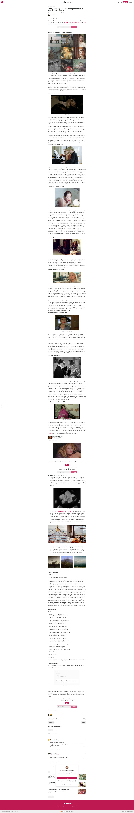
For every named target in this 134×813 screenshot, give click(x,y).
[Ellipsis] (85, 739)
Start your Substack (65, 811)
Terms (12, 811)
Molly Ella (73, 24)
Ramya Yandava (53, 14)
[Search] (119, 2)
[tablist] (52, 730)
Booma (51, 739)
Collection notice (15, 811)
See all (50, 796)
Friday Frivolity (51, 6)
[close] (77, 766)
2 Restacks (57, 715)
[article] (67, 792)
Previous (52, 722)
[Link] (46, 32)
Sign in (130, 2)
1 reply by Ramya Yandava (55, 749)
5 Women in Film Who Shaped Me (71, 22)
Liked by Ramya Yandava (54, 754)
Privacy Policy (75, 781)
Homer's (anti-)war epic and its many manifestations (57, 791)
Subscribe (125, 2)
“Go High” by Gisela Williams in (57, 511)
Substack (123, 811)
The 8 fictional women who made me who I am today (67, 23)
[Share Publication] (121, 2)
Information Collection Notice (66, 781)
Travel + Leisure (68, 511)
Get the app (71, 811)
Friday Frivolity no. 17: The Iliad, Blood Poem (58, 789)
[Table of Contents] (1, 406)
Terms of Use (72, 780)
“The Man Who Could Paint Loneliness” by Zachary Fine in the (64, 546)
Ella (81, 22)
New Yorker (80, 546)
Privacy (9, 811)
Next (83, 722)
